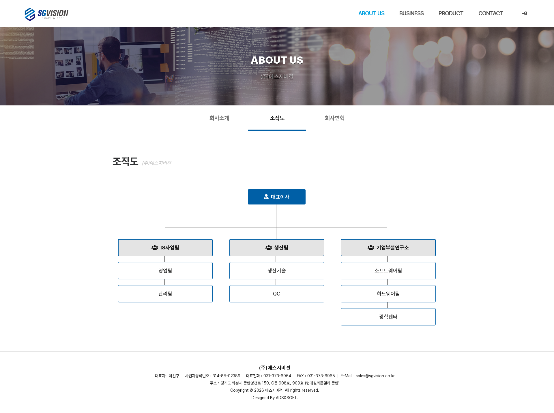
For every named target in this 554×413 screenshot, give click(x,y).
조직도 (277, 118)
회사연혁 (335, 118)
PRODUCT (451, 13)
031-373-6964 (277, 376)
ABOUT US (371, 13)
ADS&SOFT (286, 397)
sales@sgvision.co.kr (375, 376)
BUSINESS (411, 13)
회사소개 (219, 118)
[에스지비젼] (47, 14)
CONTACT (490, 13)
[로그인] (524, 13)
